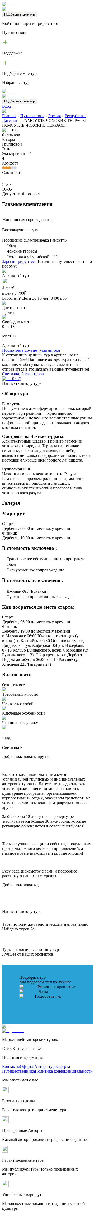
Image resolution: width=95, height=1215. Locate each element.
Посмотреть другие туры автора (31, 350)
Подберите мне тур (19, 14)
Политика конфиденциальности (64, 1071)
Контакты (11, 1066)
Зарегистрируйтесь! (20, 261)
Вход (6, 106)
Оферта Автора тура (38, 1066)
